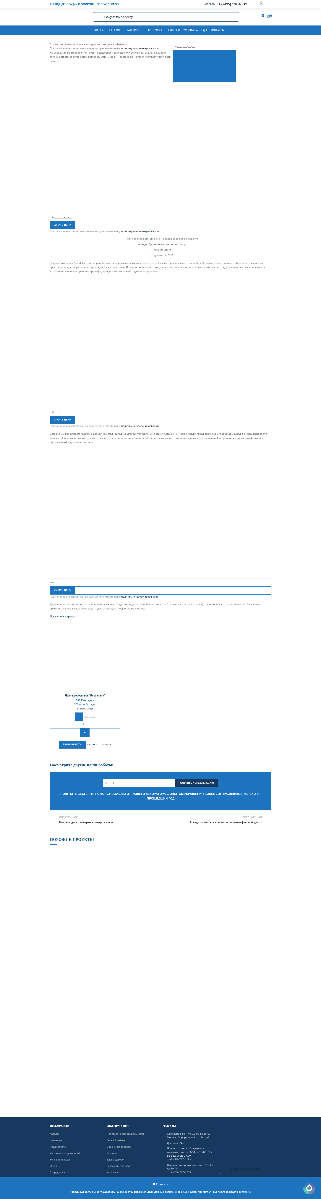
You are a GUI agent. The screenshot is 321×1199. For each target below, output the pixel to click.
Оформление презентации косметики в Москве (135, 937)
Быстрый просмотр (117, 644)
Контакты (112, 1172)
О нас (53, 1165)
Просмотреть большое (103, 851)
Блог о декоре (115, 1159)
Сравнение (117, 636)
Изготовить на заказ (99, 744)
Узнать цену (62, 225)
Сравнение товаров (119, 1146)
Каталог (54, 1133)
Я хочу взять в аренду (98, 17)
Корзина (112, 1153)
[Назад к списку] (160, 819)
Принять (162, 1184)
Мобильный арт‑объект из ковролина (77, 998)
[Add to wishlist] (117, 628)
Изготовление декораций (65, 1153)
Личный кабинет (116, 1140)
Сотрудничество (59, 1172)
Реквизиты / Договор (119, 1165)
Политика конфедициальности (125, 1133)
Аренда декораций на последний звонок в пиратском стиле (193, 937)
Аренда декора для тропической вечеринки (77, 1060)
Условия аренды (60, 1159)
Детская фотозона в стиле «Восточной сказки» (193, 998)
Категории (56, 1140)
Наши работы (58, 1146)
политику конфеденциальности (140, 48)
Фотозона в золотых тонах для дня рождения (77, 937)
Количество (89, 717)
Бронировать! (72, 744)
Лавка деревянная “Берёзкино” (85, 695)
